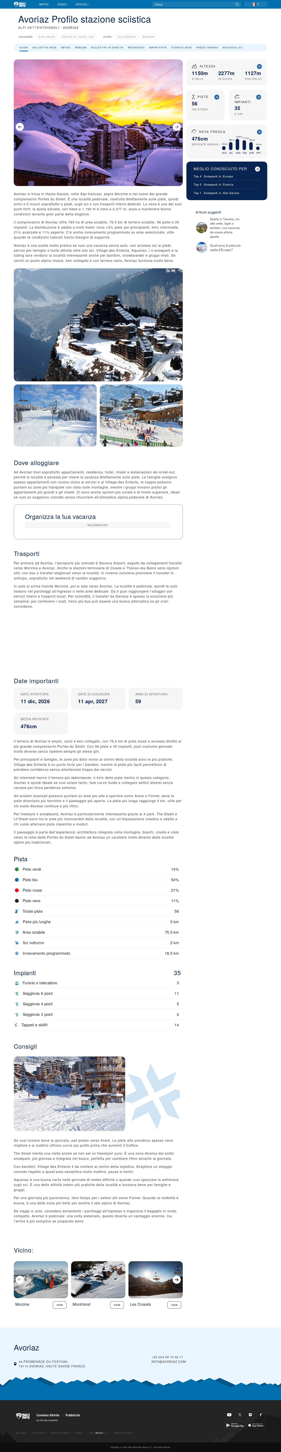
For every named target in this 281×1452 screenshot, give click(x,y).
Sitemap (79, 1432)
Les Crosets (127, 36)
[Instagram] (250, 1415)
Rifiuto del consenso (123, 1432)
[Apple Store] (256, 1425)
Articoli (82, 4)
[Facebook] (261, 1415)
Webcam (81, 47)
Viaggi (62, 4)
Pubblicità (73, 1415)
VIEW (59, 1304)
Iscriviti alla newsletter (47, 1420)
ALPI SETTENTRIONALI (38, 27)
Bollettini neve (45, 47)
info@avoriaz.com (168, 1361)
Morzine (149, 36)
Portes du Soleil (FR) (78, 36)
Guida (23, 47)
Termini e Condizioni (60, 1432)
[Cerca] (237, 4)
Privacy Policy (38, 1432)
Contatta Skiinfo (48, 1415)
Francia (228, 184)
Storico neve (181, 47)
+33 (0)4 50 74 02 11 (167, 1357)
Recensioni (136, 47)
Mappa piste (158, 47)
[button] (98, 640)
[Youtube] (229, 1415)
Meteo (44, 4)
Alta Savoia (47, 36)
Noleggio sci (233, 47)
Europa (228, 176)
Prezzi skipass (207, 47)
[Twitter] (240, 1415)
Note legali (21, 1432)
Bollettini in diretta (107, 47)
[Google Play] (235, 1425)
